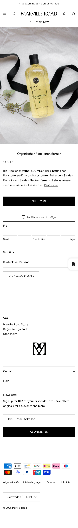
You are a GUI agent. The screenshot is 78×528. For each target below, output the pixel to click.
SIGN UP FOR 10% (50, 3)
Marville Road (19, 507)
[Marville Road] (39, 13)
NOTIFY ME (39, 201)
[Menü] (4, 13)
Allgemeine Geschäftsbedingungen (22, 482)
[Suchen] (15, 13)
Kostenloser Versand (16, 262)
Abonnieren (39, 431)
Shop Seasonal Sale (21, 275)
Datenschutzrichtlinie (58, 482)
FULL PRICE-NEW (39, 22)
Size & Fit (9, 252)
